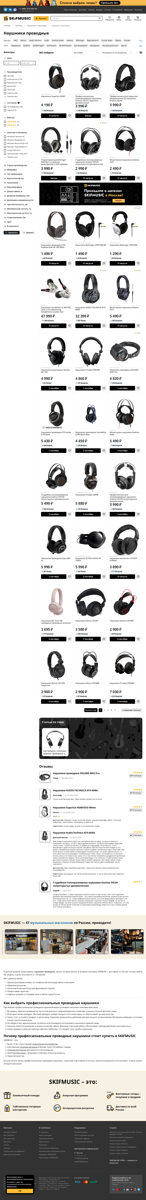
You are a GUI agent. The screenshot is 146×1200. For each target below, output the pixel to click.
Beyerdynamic (92, 40)
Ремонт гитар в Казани (119, 1150)
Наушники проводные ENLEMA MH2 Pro (124, 371)
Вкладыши (94, 45)
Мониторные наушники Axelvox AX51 (124, 161)
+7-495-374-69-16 (28, 9)
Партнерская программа (49, 1148)
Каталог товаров (10, 1132)
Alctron (23, 40)
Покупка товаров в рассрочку (122, 1137)
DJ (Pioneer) (51, 45)
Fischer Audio (107, 40)
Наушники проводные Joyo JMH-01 (56, 559)
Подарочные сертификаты (14, 1151)
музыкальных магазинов (51, 922)
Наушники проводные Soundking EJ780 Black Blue (90, 433)
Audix (46, 40)
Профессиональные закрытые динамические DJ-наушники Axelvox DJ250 (124, 98)
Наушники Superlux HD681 (53, 96)
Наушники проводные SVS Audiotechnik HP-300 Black (53, 246)
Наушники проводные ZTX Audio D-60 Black (56, 433)
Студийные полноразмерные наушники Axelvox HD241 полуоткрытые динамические (89, 162)
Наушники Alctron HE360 (86, 621)
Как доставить (9, 1138)
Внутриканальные (110, 45)
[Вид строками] (137, 52)
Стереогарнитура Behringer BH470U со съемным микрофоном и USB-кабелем (54, 162)
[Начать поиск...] (99, 18)
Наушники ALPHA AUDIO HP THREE (88, 559)
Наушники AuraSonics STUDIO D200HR (123, 559)
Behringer (80, 40)
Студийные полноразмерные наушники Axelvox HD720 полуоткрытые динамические (55, 497)
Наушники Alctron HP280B (87, 683)
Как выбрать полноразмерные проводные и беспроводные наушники (55, 752)
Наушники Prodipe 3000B (86, 495)
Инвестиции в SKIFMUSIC (49, 1158)
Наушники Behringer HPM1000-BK (90, 245)
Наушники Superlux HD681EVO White (74, 807)
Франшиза (128, 10)
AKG (15, 40)
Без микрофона (80, 45)
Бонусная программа (12, 1154)
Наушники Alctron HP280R (122, 621)
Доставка (83, 10)
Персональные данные (83, 1142)
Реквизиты (43, 1145)
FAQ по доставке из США (84, 1135)
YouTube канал (18, 1053)
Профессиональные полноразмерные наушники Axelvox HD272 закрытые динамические (88, 99)
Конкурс (7, 1148)
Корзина (137, 20)
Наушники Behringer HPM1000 (123, 245)
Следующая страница (132, 710)
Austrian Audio (58, 40)
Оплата (91, 10)
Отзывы (108, 10)
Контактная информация (86, 1149)
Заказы (128, 20)
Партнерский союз (46, 1138)
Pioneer (127, 40)
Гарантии (7, 1142)
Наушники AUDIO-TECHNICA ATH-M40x (90, 308)
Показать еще (90, 710)
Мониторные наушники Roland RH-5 (124, 308)
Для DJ (123, 45)
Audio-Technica (35, 40)
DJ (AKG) (26, 45)
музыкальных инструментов (45, 1044)
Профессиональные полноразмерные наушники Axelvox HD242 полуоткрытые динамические (123, 498)
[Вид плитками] (140, 52)
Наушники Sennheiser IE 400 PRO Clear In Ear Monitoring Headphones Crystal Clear (56, 309)
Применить (13, 233)
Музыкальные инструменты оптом (52, 1151)
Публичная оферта (81, 1138)
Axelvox (70, 40)
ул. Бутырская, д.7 (80, 1155)
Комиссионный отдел (118, 1141)
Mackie (118, 40)
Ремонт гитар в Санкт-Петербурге (123, 1147)
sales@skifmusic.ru (28, 11)
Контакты (138, 10)
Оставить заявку (80, 1132)
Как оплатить (9, 1135)
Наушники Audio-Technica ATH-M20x (74, 832)
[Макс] (15, 9)
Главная (7, 26)
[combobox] (76, 18)
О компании (118, 10)
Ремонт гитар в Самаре (119, 1153)
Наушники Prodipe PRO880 (122, 683)
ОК (20, 1191)
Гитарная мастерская (16, 1050)
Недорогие (15, 45)
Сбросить (30, 233)
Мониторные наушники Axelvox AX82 (124, 433)
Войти (119, 20)
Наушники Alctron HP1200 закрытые (53, 684)
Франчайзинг (44, 1142)
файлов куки (11, 1186)
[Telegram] (5, 9)
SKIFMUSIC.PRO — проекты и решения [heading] (123, 1161)
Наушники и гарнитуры (37, 26)
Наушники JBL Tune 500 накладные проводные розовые (56, 622)
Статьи (6, 1145)
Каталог (43, 18)
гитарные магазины (29, 1047)
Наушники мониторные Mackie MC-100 (55, 371)
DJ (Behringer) (38, 45)
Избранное (109, 20)
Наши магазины (70, 10)
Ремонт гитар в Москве (119, 1144)
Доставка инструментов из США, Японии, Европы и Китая (126, 1133)
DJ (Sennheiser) (65, 45)
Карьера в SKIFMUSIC (47, 1154)
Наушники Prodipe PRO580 (87, 370)
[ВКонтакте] (10, 9)
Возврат (99, 10)
